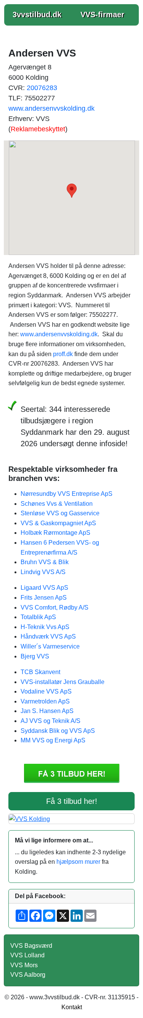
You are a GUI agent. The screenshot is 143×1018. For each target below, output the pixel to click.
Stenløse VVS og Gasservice (60, 513)
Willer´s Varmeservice (50, 646)
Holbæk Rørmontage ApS (55, 532)
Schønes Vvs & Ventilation (57, 503)
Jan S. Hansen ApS (47, 711)
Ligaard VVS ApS (44, 587)
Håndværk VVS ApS (48, 636)
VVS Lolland (27, 955)
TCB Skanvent (40, 672)
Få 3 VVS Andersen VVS (71, 773)
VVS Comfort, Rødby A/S (54, 607)
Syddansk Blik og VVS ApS (58, 731)
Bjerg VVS (35, 656)
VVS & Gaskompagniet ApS (58, 523)
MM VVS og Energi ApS (53, 740)
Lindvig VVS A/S (43, 572)
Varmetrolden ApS (45, 701)
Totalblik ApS (38, 617)
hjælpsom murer (78, 861)
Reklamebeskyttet (38, 129)
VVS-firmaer (102, 14)
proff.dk (63, 354)
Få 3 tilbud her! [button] (71, 801)
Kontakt (71, 1007)
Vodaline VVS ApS (46, 691)
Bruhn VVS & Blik (45, 562)
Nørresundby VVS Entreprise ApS (66, 493)
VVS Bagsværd (31, 945)
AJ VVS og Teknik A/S (50, 721)
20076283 (42, 88)
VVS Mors (24, 965)
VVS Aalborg (27, 974)
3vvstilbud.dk (37, 14)
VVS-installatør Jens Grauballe (62, 682)
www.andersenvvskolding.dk (51, 108)
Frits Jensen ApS (44, 597)
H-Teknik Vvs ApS (45, 627)
